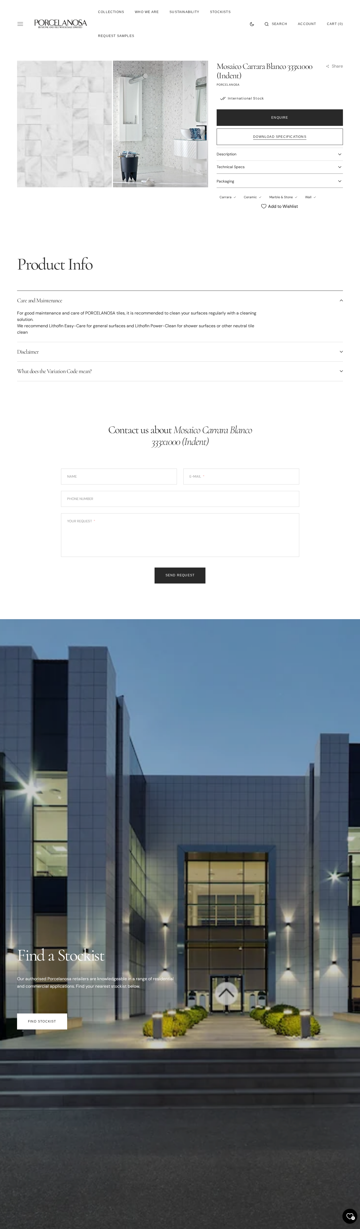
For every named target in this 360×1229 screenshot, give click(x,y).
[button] (276, 24)
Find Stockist (42, 1021)
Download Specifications (279, 137)
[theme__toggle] (252, 24)
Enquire (279, 117)
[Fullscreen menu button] (20, 24)
